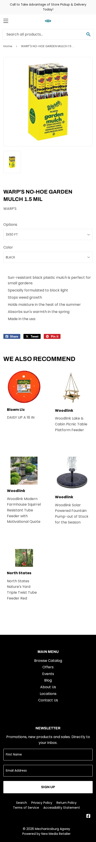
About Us (48, 687)
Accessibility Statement (61, 807)
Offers (48, 667)
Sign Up (48, 787)
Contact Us (48, 700)
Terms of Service (26, 807)
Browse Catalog (48, 660)
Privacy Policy (41, 802)
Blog (48, 680)
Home (7, 46)
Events (48, 673)
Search (21, 802)
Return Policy (66, 802)
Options (10, 224)
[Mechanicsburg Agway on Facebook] (88, 816)
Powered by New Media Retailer (46, 833)
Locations (48, 693)
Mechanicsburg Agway (52, 829)
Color (8, 247)
